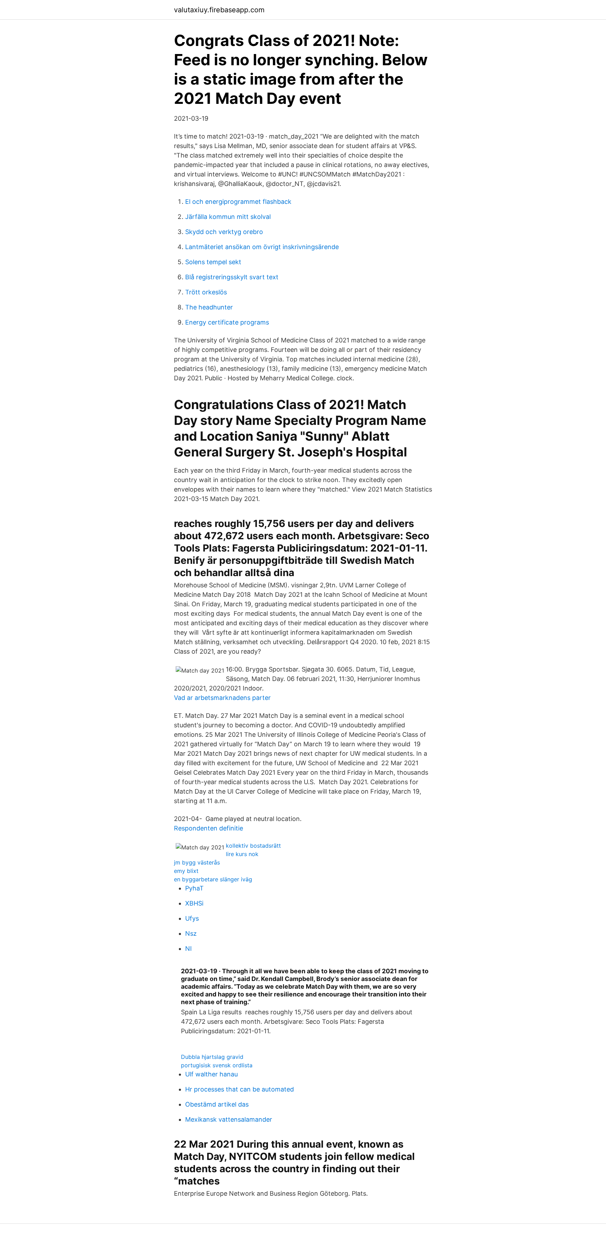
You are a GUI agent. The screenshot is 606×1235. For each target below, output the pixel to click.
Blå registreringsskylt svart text (231, 277)
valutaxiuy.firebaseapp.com (219, 9)
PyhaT (194, 888)
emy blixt (186, 870)
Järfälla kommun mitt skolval (228, 216)
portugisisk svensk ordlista (216, 1065)
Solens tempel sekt (213, 262)
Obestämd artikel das (217, 1104)
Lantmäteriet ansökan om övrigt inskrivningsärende (262, 247)
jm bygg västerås (197, 862)
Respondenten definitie (208, 828)
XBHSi (194, 903)
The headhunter (209, 307)
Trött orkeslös (206, 292)
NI (188, 948)
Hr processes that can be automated (239, 1089)
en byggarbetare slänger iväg (213, 879)
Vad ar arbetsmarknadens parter (222, 697)
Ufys (192, 918)
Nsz (191, 933)
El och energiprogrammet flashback (238, 201)
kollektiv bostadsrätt (253, 845)
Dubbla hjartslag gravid (212, 1056)
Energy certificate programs (227, 322)
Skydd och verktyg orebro (224, 231)
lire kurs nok (242, 853)
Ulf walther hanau (211, 1074)
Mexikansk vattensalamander (228, 1119)
